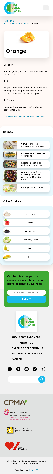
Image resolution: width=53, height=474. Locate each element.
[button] (46, 7)
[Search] (41, 379)
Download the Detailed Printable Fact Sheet (24, 116)
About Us (26, 342)
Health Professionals (26, 348)
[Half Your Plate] (12, 8)
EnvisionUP (33, 470)
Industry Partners (26, 337)
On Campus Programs (26, 353)
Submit (26, 299)
